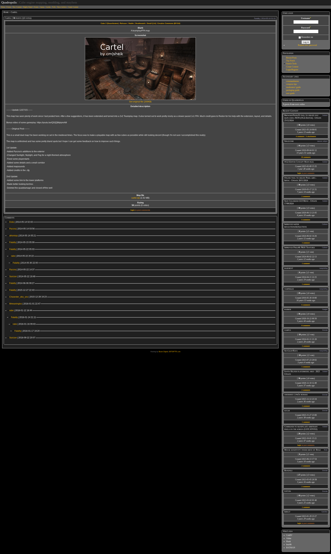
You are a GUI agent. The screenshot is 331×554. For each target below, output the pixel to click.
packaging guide (292, 90)
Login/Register (292, 69)
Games (42, 7)
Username (306, 18)
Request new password (307, 45)
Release (123, 23)
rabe (22, 256)
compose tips (291, 84)
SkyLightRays (291, 351)
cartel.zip (135, 198)
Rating (140, 203)
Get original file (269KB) (140, 101)
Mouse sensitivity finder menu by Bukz (302, 450)
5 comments (306, 367)
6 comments (306, 220)
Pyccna (22, 229)
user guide (290, 93)
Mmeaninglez (25, 304)
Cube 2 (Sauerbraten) (109, 23)
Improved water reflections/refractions (295, 225)
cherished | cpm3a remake (296, 394)
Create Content (73, 7)
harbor (287, 309)
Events (36, 7)
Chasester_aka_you (28, 297)
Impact (287, 512)
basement (288, 268)
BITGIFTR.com (174, 351)
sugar (287, 410)
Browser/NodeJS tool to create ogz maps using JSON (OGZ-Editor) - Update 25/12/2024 (302, 118)
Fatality (21, 242)
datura (287, 491)
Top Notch (290, 60)
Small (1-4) (151, 23)
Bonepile (288, 470)
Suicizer (22, 276)
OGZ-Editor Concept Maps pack (299, 162)
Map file (140, 195)
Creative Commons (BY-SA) (168, 23)
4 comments (300, 136)
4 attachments (311, 136)
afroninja (22, 235)
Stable (131, 23)
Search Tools (291, 63)
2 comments (306, 196)
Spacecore (289, 141)
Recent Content (290, 111)
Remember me (307, 37)
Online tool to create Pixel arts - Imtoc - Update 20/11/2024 (300, 179)
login (133, 210)
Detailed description (140, 106)
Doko (21, 222)
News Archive (62, 7)
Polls (54, 7)
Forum (9, 7)
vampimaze (289, 289)
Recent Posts (291, 58)
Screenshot (140, 35)
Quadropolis (9, 2)
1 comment (306, 243)
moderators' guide (293, 87)
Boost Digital (163, 351)
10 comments (306, 157)
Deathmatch (140, 23)
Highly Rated (27, 7)
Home (3, 7)
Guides (48, 7)
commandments (292, 81)
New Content (17, 7)
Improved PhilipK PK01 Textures (299, 247)
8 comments (306, 325)
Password (306, 28)
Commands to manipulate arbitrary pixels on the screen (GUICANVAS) (301, 427)
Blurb (140, 28)
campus (287, 330)
